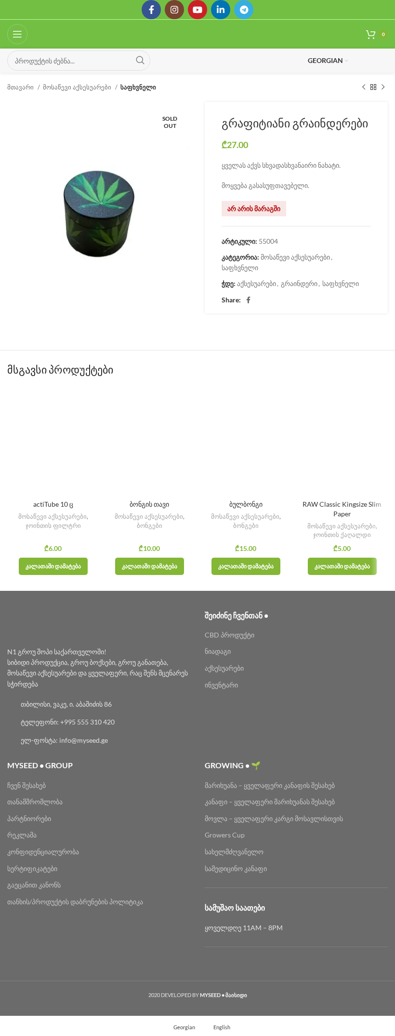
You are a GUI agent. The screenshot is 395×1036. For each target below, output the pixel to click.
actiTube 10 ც (53, 504)
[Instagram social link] (174, 9)
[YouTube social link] (197, 9)
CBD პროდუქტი (229, 635)
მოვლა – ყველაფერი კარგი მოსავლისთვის (274, 818)
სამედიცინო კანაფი (236, 868)
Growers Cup (225, 835)
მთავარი (21, 87)
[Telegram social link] (243, 9)
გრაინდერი (299, 283)
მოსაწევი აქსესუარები (78, 87)
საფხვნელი (138, 87)
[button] (53, 566)
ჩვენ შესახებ (26, 785)
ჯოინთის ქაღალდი (342, 534)
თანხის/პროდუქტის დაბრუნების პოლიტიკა (75, 902)
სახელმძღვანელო (234, 852)
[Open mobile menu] (17, 34)
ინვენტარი (221, 685)
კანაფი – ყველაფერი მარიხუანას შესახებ (270, 802)
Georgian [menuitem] (184, 1027)
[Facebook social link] (151, 9)
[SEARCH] (140, 60)
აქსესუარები (256, 283)
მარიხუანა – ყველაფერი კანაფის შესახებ (270, 785)
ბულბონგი (246, 504)
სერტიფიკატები (32, 868)
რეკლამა (22, 835)
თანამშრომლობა (35, 802)
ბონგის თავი (149, 504)
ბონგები (149, 525)
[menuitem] (180, 1027)
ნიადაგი (218, 651)
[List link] (98, 704)
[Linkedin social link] (220, 9)
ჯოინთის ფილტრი (53, 525)
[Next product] (383, 87)
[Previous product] (364, 87)
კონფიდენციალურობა (43, 852)
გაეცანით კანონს (34, 885)
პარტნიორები (29, 818)
